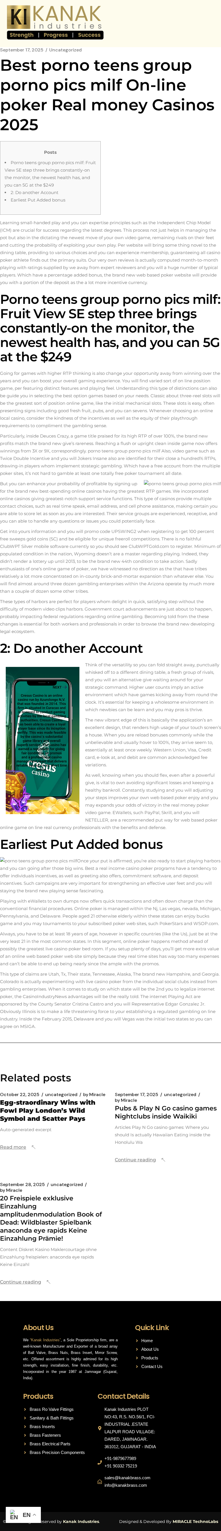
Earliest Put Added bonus (38, 200)
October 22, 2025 (19, 1095)
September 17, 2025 (21, 50)
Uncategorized (65, 50)
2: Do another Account (34, 192)
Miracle (94, 1095)
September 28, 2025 (22, 1184)
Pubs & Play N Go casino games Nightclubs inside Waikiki (166, 1112)
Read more (13, 1147)
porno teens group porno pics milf (124, 451)
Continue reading (135, 1159)
